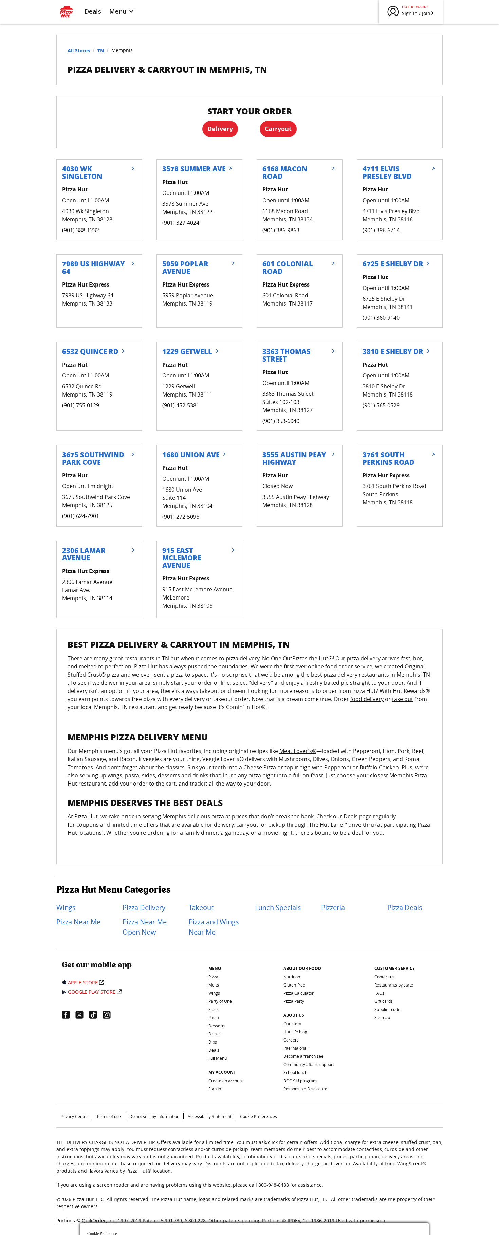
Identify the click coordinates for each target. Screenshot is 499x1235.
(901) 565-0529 (381, 405)
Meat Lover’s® (297, 751)
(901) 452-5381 (180, 405)
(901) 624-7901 (80, 516)
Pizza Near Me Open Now (145, 927)
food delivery (367, 699)
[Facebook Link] (68, 1015)
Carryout (278, 129)
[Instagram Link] (109, 1015)
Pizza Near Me (78, 921)
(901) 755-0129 (80, 405)
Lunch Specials (278, 907)
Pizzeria (333, 907)
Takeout (201, 907)
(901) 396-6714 (381, 230)
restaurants (139, 658)
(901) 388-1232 (80, 230)
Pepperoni (337, 767)
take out (402, 699)
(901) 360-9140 (381, 317)
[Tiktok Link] (96, 1015)
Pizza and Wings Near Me (214, 927)
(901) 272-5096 (180, 516)
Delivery (220, 129)
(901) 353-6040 (280, 421)
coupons (87, 824)
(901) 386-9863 (280, 230)
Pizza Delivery (144, 907)
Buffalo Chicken (379, 767)
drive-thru (361, 824)
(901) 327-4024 (180, 222)
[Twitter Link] (82, 1015)
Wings (66, 907)
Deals (93, 11)
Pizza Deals (404, 907)
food (331, 666)
